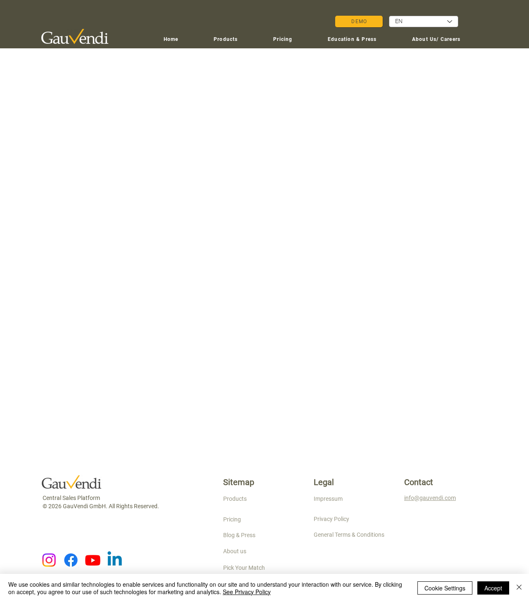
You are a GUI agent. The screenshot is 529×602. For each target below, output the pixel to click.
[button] (352, 39)
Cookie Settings (444, 588)
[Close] (519, 588)
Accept (493, 588)
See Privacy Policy (247, 592)
